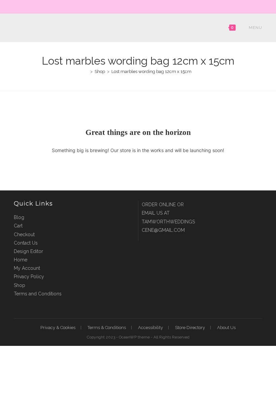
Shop (19, 285)
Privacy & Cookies (57, 327)
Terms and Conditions (38, 293)
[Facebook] (135, 6)
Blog (19, 217)
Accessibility (150, 327)
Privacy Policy (29, 276)
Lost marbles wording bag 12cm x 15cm (151, 71)
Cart (18, 225)
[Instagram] (142, 6)
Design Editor (28, 251)
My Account (27, 268)
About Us (226, 327)
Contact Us (26, 243)
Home (20, 259)
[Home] (86, 71)
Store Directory (190, 327)
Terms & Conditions (107, 327)
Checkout (24, 234)
